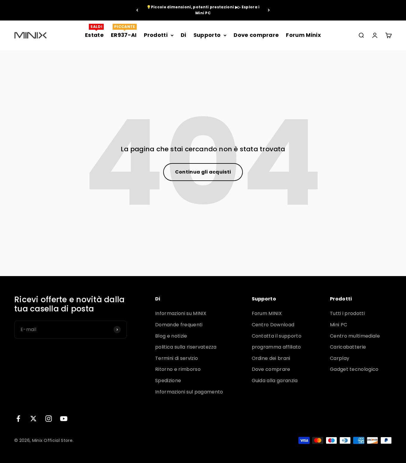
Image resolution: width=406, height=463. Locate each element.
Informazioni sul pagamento (189, 391)
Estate (94, 35)
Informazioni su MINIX (180, 313)
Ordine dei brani (271, 358)
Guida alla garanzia (275, 380)
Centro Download (273, 324)
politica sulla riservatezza (186, 347)
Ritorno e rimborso (178, 369)
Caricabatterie (348, 347)
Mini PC (338, 324)
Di (183, 35)
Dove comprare (256, 35)
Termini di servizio (176, 358)
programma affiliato (276, 347)
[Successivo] (269, 10)
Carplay (339, 358)
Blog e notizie (171, 336)
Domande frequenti (178, 324)
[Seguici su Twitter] (33, 419)
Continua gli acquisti (203, 171)
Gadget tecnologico (354, 369)
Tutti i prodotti (347, 313)
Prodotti (156, 35)
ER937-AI (124, 35)
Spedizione (168, 380)
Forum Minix (303, 35)
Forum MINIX (267, 313)
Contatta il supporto (276, 336)
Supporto (207, 35)
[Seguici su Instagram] (49, 419)
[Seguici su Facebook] (18, 419)
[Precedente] (137, 10)
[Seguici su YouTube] (64, 419)
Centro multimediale (355, 336)
